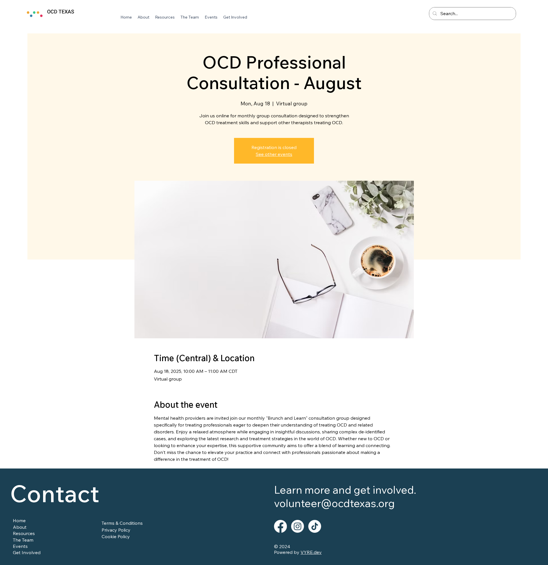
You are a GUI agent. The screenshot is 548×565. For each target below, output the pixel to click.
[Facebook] (280, 526)
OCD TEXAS (60, 12)
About (20, 527)
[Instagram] (297, 526)
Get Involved (27, 552)
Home (19, 520)
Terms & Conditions (122, 523)
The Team (23, 540)
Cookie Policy (116, 536)
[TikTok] (314, 526)
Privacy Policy (116, 530)
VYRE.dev (311, 552)
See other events (274, 154)
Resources (24, 533)
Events (20, 546)
